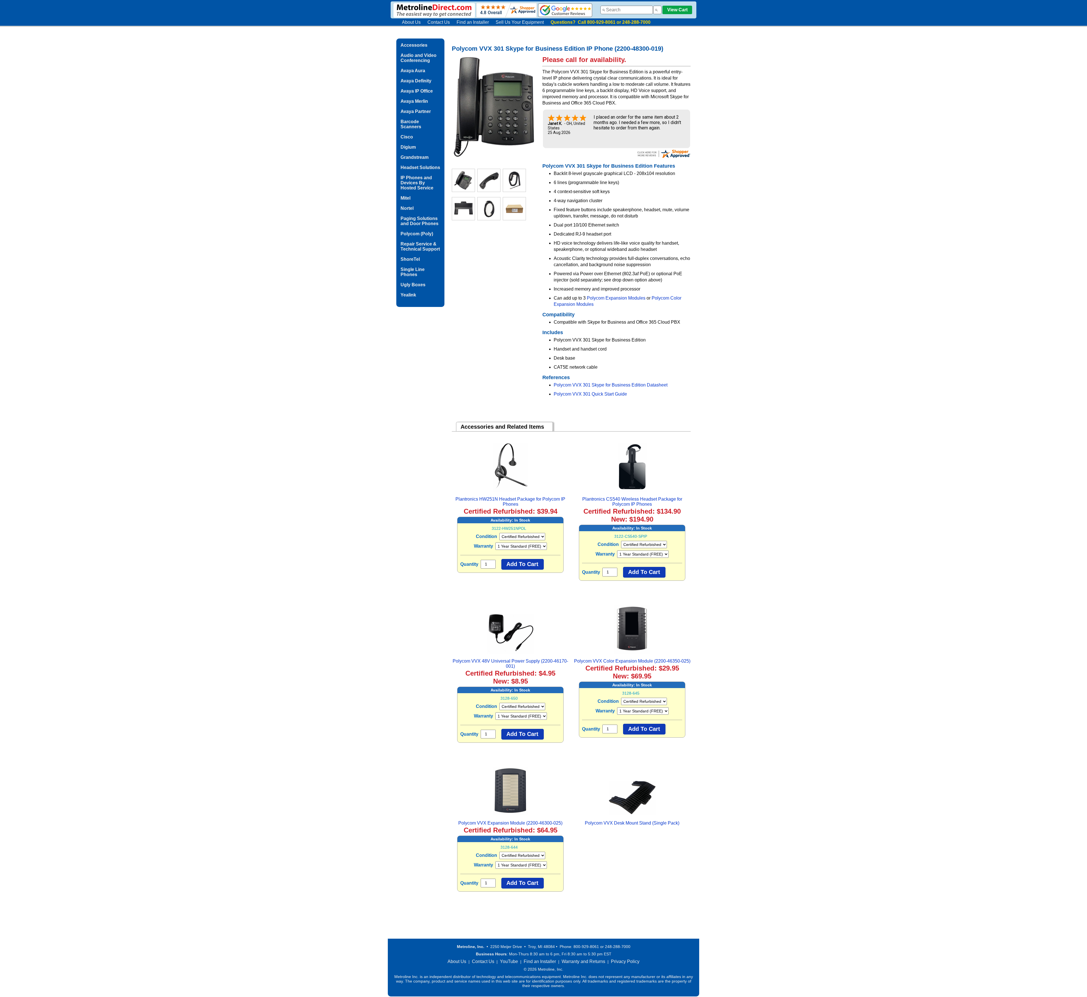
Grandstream (415, 157)
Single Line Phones (413, 272)
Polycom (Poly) (417, 233)
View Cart (677, 9)
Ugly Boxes (413, 284)
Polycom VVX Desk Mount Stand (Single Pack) (632, 823)
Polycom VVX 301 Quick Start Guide (590, 394)
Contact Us (438, 22)
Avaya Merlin (414, 101)
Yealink (408, 295)
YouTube (509, 961)
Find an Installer (473, 22)
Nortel (407, 208)
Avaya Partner (416, 111)
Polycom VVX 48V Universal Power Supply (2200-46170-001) (510, 664)
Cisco (407, 137)
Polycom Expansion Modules (616, 298)
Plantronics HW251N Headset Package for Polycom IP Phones (510, 502)
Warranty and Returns (583, 961)
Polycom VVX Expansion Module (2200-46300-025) (510, 823)
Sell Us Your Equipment (520, 22)
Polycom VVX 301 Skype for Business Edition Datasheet (610, 385)
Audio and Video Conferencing (418, 58)
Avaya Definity (416, 80)
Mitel (405, 198)
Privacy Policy (625, 961)
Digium (408, 147)
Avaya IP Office (417, 91)
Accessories (414, 45)
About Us (411, 22)
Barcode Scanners (411, 124)
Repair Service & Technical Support (420, 246)
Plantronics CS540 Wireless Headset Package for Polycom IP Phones (632, 502)
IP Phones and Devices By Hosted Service (417, 182)
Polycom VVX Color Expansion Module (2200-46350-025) (632, 661)
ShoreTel (410, 259)
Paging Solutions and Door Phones (419, 221)
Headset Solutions (420, 167)
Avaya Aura (413, 70)
